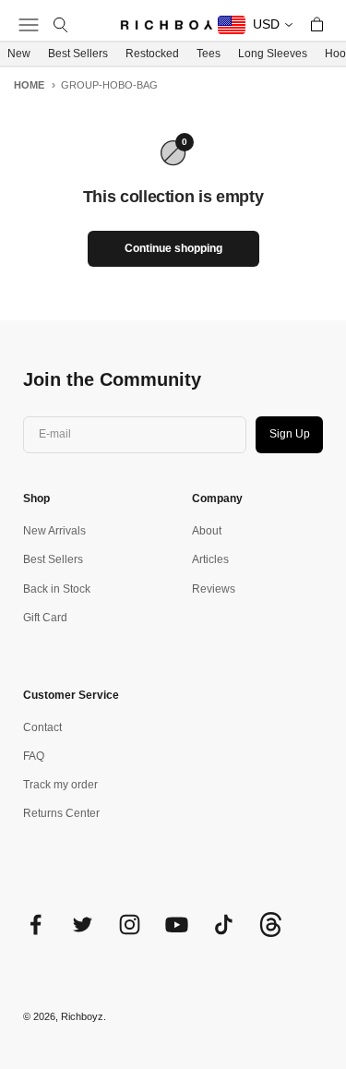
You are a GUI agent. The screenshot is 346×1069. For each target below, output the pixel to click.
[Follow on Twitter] (82, 924)
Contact (42, 727)
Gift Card (45, 617)
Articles (210, 559)
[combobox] (256, 25)
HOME (29, 84)
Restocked (152, 53)
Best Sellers (78, 53)
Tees (209, 53)
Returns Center (61, 813)
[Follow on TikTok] (223, 924)
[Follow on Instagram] (129, 924)
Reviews (213, 589)
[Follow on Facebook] (35, 924)
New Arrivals (54, 530)
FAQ (33, 756)
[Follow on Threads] (270, 933)
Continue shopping (173, 248)
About (206, 530)
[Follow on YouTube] (176, 924)
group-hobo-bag (109, 84)
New (18, 53)
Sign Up (289, 433)
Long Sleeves (272, 53)
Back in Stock (56, 589)
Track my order (60, 784)
